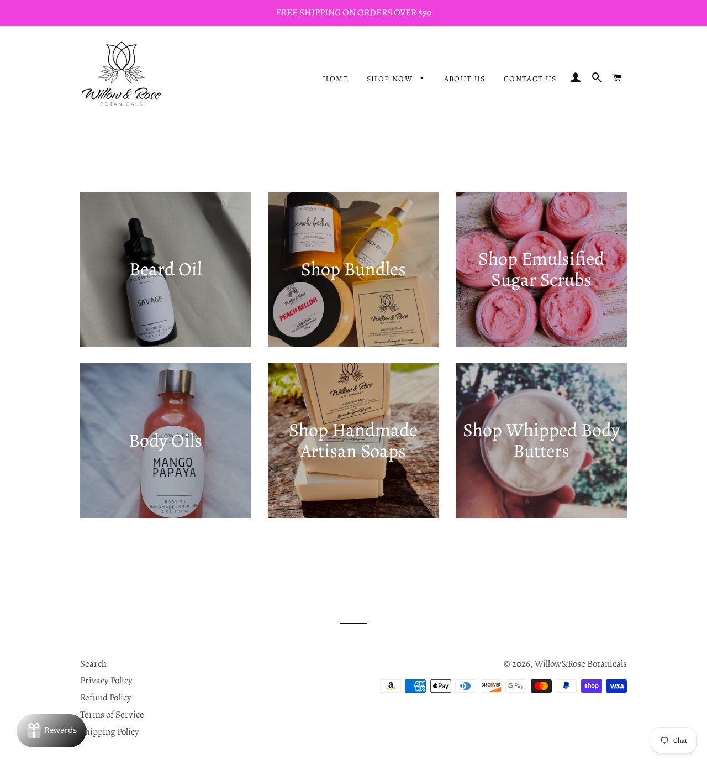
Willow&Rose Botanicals (581, 663)
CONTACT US (530, 79)
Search (93, 663)
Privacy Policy (106, 680)
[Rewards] (51, 730)
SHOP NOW (391, 79)
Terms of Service (112, 714)
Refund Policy (105, 697)
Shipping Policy (109, 731)
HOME (336, 79)
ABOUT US (465, 79)
